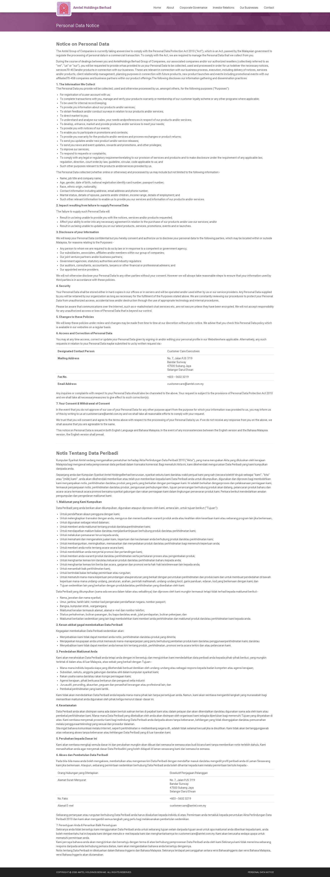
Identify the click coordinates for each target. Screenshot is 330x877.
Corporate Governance (193, 7)
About (170, 7)
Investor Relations (223, 7)
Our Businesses (249, 7)
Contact (269, 7)
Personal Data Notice (261, 872)
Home (157, 7)
